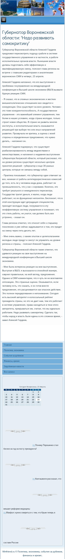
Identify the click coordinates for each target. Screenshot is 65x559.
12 (17, 397)
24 (6, 402)
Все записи (9, 372)
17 (6, 399)
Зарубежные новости (14, 366)
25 (12, 402)
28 (28, 402)
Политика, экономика (14, 350)
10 (6, 397)
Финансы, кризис (12, 361)
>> (33, 445)
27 (22, 402)
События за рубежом (14, 356)
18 (12, 399)
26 (17, 402)
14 (28, 397)
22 (33, 399)
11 (12, 397)
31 (6, 405)
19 (17, 399)
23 (38, 399)
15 (33, 397)
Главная (8, 345)
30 (38, 402)
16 (38, 397)
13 (22, 397)
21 (28, 399)
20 (22, 399)
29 (33, 402)
